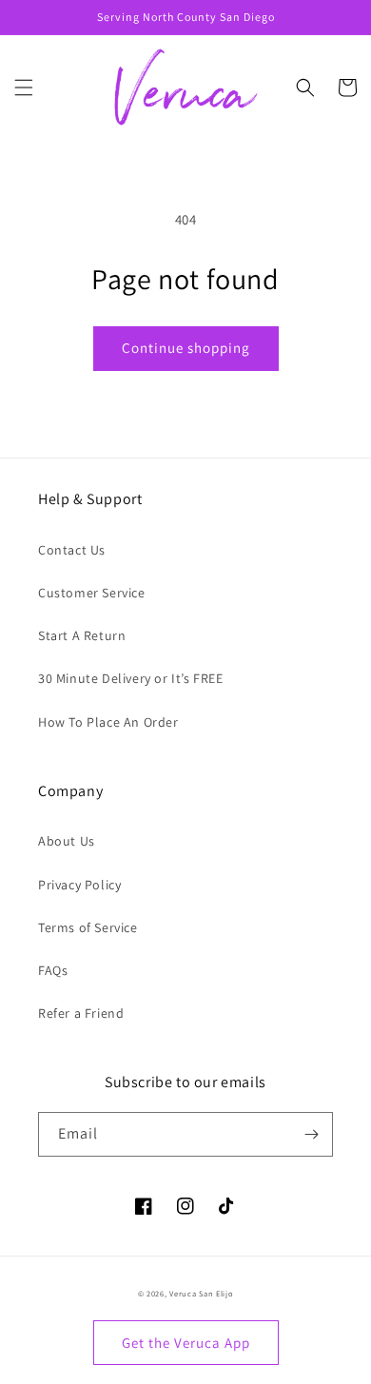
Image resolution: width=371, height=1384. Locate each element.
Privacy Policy (79, 884)
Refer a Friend (81, 1013)
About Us (66, 840)
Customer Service (92, 592)
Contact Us (72, 549)
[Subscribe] (311, 1134)
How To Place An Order (108, 722)
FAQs (53, 970)
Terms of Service (88, 927)
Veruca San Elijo (201, 1293)
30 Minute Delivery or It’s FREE (131, 678)
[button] (24, 87)
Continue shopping (186, 348)
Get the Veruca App (186, 1343)
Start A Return (82, 635)
